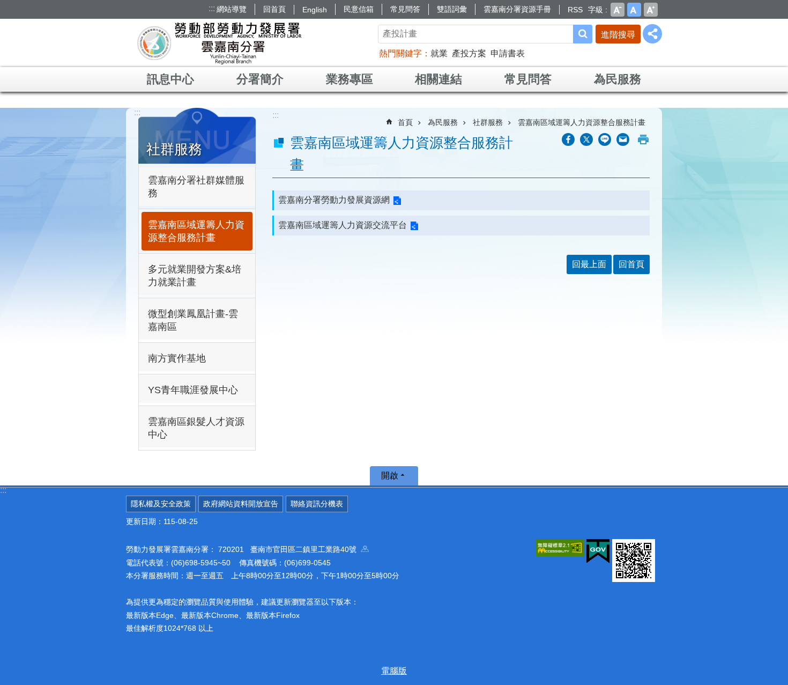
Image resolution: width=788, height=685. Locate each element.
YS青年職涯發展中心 (193, 390)
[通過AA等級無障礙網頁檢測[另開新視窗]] (560, 547)
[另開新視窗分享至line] (604, 139)
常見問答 (405, 9)
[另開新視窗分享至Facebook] (568, 139)
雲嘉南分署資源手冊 (517, 9)
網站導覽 (232, 9)
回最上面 (589, 264)
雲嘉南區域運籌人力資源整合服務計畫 (196, 231)
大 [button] (651, 10)
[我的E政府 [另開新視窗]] (597, 551)
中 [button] (634, 10)
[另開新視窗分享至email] (622, 139)
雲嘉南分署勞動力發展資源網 (334, 199)
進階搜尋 (618, 34)
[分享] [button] (652, 33)
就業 (439, 53)
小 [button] (618, 10)
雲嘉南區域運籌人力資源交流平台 (342, 225)
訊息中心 (170, 79)
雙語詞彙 (452, 9)
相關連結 (438, 79)
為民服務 (617, 79)
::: (212, 8)
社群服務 (488, 122)
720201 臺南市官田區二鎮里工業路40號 (289, 549)
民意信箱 (359, 9)
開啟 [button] (389, 475)
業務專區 (349, 79)
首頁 (405, 122)
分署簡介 (260, 79)
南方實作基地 (177, 358)
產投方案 (469, 53)
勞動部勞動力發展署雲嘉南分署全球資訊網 (219, 43)
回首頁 (274, 9)
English (314, 9)
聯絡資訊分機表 (317, 503)
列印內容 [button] (643, 139)
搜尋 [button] (582, 34)
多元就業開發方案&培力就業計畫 (194, 276)
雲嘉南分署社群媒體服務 (196, 186)
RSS (575, 9)
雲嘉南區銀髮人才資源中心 (196, 428)
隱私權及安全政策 (161, 503)
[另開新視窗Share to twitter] (586, 139)
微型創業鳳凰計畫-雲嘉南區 (193, 320)
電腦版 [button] (394, 670)
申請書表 (507, 53)
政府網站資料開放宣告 (240, 503)
